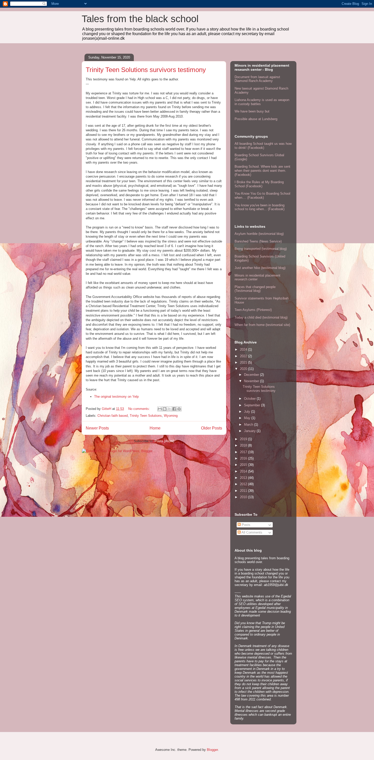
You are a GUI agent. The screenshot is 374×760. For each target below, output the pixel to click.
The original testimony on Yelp (116, 396)
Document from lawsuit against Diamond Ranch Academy (257, 79)
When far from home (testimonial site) (262, 325)
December (252, 375)
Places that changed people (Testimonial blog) (255, 289)
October (250, 398)
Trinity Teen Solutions (146, 416)
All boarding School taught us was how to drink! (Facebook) (263, 146)
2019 (244, 439)
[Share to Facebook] (174, 408)
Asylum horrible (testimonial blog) (259, 234)
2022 (244, 356)
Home (155, 428)
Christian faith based (112, 416)
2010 (244, 497)
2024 (244, 349)
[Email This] (159, 408)
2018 (244, 445)
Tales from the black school (140, 18)
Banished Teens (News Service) (258, 241)
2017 (244, 452)
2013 (244, 478)
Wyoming (171, 416)
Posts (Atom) (164, 441)
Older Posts (211, 428)
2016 (244, 458)
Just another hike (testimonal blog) (260, 268)
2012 (244, 484)
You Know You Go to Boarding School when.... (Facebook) (262, 195)
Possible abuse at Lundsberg (256, 119)
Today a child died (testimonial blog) (261, 317)
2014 (244, 471)
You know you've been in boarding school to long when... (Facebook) (259, 207)
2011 (244, 491)
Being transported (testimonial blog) (261, 249)
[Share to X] (169, 408)
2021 (244, 362)
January (250, 431)
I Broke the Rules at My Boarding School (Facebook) (259, 184)
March (249, 424)
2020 (244, 369)
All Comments (251, 532)
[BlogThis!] (164, 408)
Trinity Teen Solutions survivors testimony (146, 70)
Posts (245, 525)
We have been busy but (252, 111)
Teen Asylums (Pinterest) (253, 310)
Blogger (212, 750)
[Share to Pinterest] (179, 408)
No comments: (139, 409)
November (252, 381)
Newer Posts (97, 428)
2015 (244, 465)
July (247, 411)
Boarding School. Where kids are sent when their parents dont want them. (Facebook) (262, 170)
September (252, 405)
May (247, 418)
